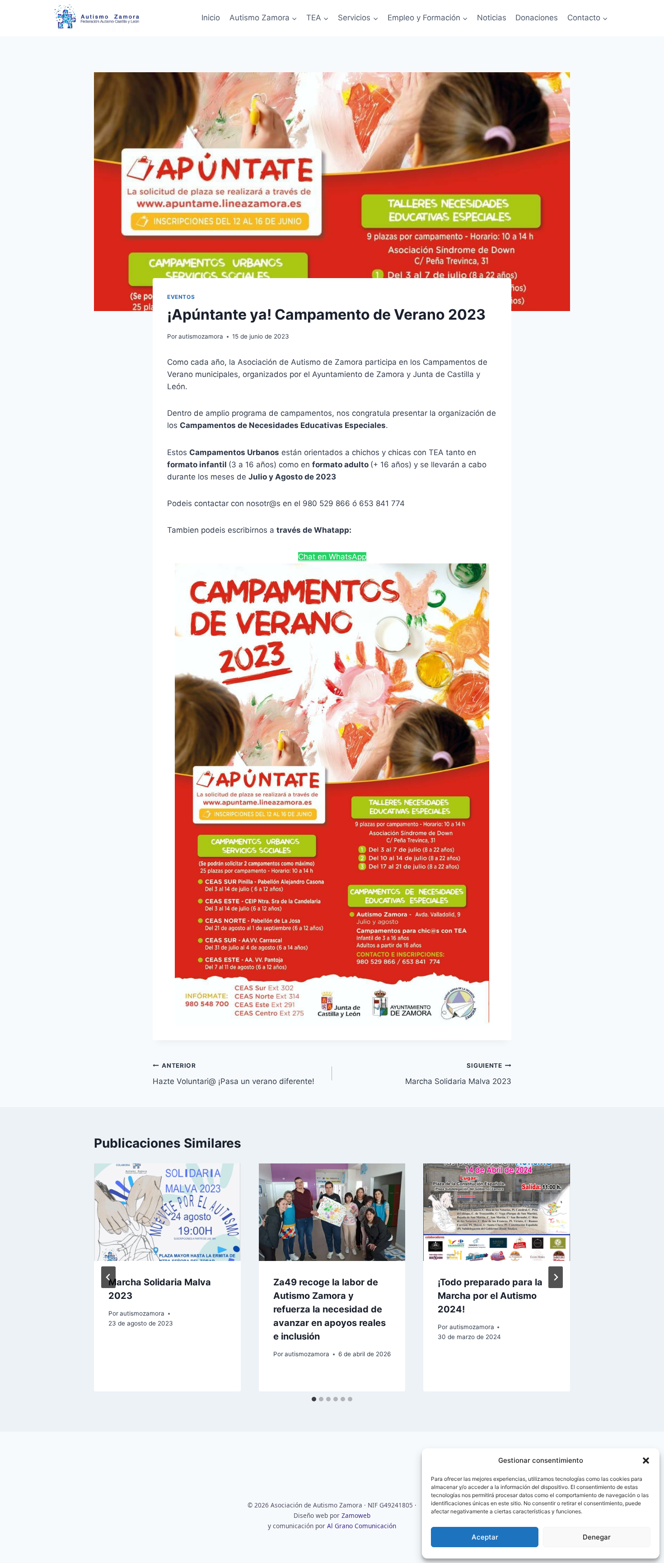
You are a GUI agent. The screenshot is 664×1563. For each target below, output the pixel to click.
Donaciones (536, 17)
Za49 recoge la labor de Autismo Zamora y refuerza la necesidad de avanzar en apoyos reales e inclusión (329, 1309)
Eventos (181, 296)
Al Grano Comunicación (361, 1525)
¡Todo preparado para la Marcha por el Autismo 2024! (490, 1296)
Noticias (491, 17)
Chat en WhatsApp (332, 556)
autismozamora (200, 336)
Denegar (597, 1537)
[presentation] (167, 1212)
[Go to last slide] (108, 1277)
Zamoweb (355, 1515)
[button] (645, 1460)
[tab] (314, 1399)
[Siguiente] (555, 1277)
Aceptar (485, 1537)
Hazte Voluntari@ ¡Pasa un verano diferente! (233, 1074)
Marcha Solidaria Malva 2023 (458, 1074)
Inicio (210, 17)
